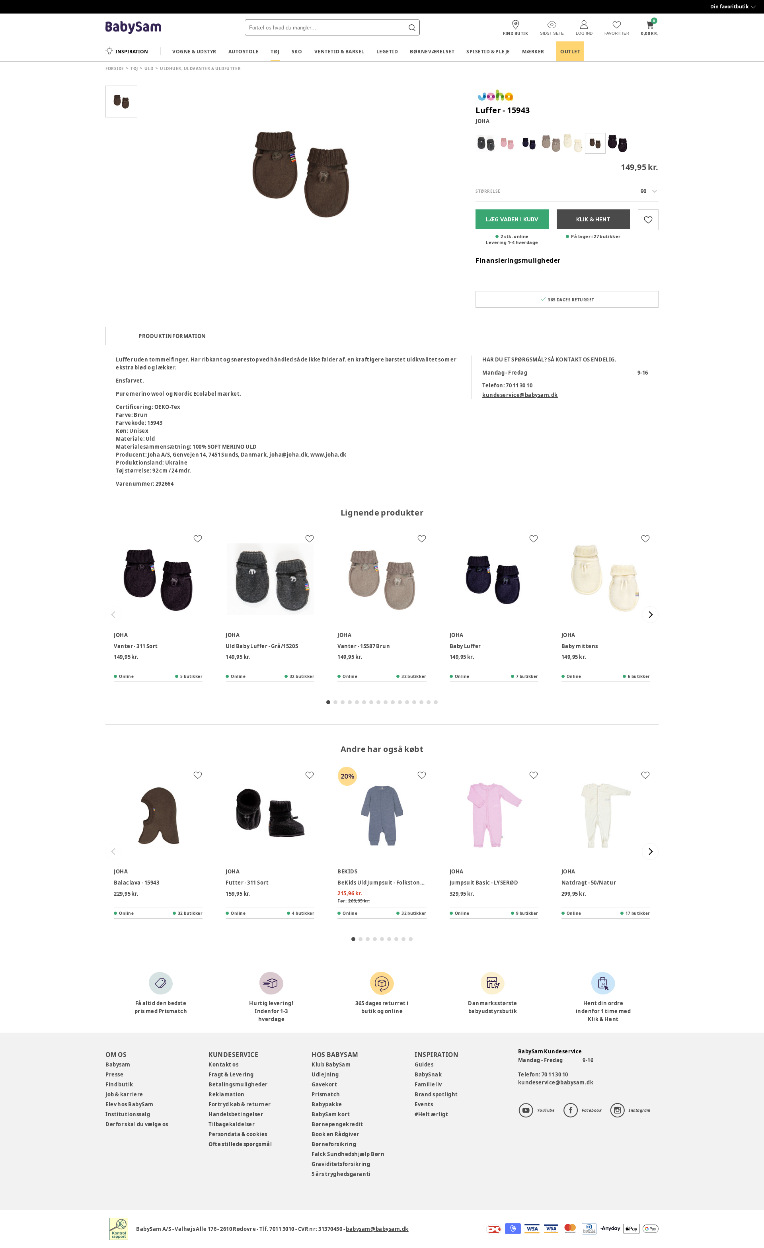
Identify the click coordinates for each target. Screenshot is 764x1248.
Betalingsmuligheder (238, 1084)
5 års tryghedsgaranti (341, 1174)
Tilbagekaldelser (232, 1124)
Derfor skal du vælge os (136, 1124)
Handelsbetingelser (236, 1114)
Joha (482, 121)
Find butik (119, 1084)
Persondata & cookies (238, 1134)
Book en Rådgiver (335, 1134)
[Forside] (133, 27)
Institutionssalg (127, 1114)
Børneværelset (432, 51)
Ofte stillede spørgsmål (240, 1144)
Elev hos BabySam (129, 1104)
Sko (297, 51)
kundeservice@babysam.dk (520, 394)
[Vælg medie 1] (121, 101)
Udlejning (325, 1074)
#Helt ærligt (431, 1114)
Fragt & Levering (231, 1074)
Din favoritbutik (729, 6)
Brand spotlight (436, 1094)
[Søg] (411, 27)
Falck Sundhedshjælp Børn (348, 1154)
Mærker (533, 51)
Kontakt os (223, 1064)
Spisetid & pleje (488, 51)
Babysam (118, 1064)
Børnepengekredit (337, 1124)
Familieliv (428, 1084)
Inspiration (131, 51)
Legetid (387, 51)
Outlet (570, 51)
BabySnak (428, 1074)
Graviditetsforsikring (341, 1164)
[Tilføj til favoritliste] (648, 219)
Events (424, 1104)
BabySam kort (331, 1114)
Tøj (275, 51)
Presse (114, 1074)
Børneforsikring (334, 1144)
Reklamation (227, 1094)
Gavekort (324, 1084)
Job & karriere (124, 1094)
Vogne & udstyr (194, 51)
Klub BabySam (331, 1064)
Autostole (243, 51)
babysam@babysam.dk (377, 1228)
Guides (424, 1064)
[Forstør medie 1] (302, 173)
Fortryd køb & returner (240, 1104)
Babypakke (327, 1104)
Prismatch (326, 1094)
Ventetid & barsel (339, 51)
